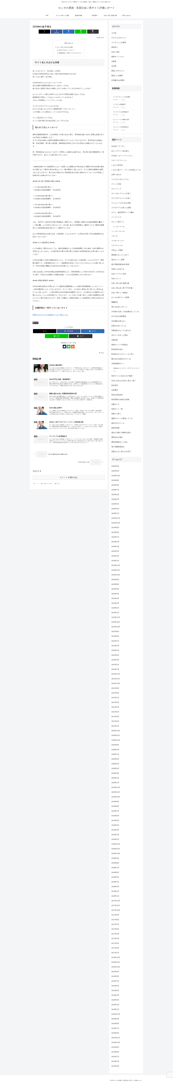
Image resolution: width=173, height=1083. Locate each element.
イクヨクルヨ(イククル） (120, 179)
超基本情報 (115, 428)
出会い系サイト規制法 (119, 293)
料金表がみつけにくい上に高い (122, 354)
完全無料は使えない (118, 321)
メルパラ (114, 236)
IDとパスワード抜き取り (120, 151)
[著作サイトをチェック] (64, 346)
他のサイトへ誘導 (117, 260)
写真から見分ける (117, 269)
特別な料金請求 (117, 395)
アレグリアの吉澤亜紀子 (121, 112)
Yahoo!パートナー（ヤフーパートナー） (126, 369)
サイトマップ (116, 189)
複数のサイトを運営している (121, 418)
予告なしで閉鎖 (117, 250)
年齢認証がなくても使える (121, 330)
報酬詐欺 (114, 302)
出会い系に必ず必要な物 (120, 283)
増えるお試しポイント (119, 307)
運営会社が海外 (117, 437)
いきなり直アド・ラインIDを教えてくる (126, 170)
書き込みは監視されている (121, 359)
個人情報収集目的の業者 (120, 264)
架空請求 (114, 385)
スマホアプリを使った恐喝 (121, 208)
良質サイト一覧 (117, 409)
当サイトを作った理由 (119, 335)
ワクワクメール (117, 245)
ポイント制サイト (117, 222)
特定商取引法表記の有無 (120, 399)
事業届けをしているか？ (120, 255)
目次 (66, 43)
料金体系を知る (117, 349)
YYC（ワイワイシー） (119, 160)
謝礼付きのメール (117, 423)
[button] (93, 32)
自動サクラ (115, 404)
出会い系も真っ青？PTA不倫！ (122, 288)
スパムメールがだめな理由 (121, 203)
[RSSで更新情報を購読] (73, 346)
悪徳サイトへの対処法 (119, 345)
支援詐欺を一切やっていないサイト (70, 53)
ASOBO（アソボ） (118, 146)
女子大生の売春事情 (118, 316)
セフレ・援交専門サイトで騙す (122, 212)
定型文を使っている (118, 326)
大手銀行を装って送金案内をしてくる (125, 311)
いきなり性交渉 (117, 165)
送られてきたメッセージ (66, 50)
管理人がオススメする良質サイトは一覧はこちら (50, 315)
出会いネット (116, 278)
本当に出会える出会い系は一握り (123, 381)
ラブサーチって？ (117, 241)
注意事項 (114, 390)
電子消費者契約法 (117, 447)
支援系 (36, 322)
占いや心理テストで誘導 (120, 297)
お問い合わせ (116, 174)
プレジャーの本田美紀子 (121, 127)
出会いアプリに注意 (118, 274)
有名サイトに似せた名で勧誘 (121, 376)
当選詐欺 (114, 340)
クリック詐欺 (116, 184)
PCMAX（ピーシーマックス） (122, 156)
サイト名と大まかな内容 (65, 47)
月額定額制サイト (117, 363)
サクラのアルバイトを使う (121, 198)
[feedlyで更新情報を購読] (68, 346)
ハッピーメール (119, 226)
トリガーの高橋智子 (119, 104)
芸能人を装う (116, 414)
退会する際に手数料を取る (121, 432)
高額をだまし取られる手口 (121, 451)
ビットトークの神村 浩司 (121, 119)
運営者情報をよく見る (119, 442)
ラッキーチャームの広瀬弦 (121, 97)
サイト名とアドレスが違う (121, 193)
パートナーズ (116, 217)
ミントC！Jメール (118, 231)
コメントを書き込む (68, 477)
